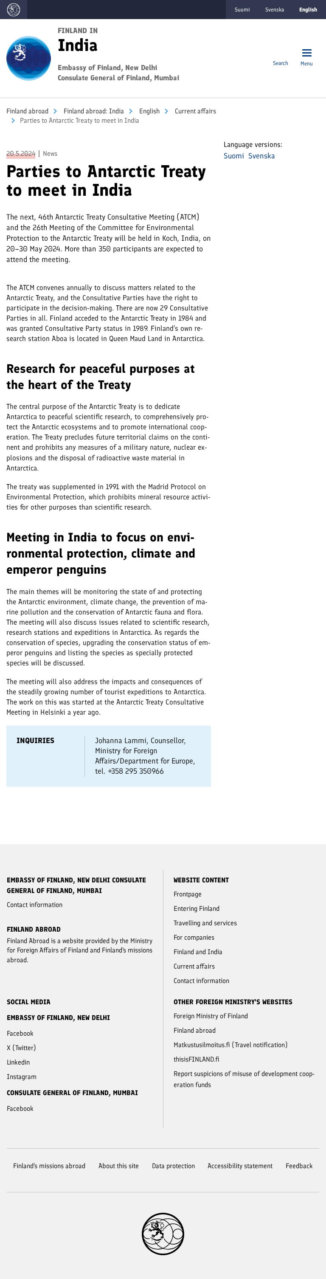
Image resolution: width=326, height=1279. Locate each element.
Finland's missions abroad (49, 1166)
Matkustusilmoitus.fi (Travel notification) (231, 1045)
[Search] (280, 54)
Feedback (299, 1166)
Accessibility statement (240, 1166)
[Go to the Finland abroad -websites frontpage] (13, 9)
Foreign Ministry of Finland (211, 1016)
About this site (118, 1166)
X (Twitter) (21, 1048)
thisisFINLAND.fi (196, 1059)
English (149, 111)
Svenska (274, 9)
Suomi (242, 9)
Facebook (20, 1033)
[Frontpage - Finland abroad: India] (28, 58)
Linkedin (18, 1062)
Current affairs (194, 111)
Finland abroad (27, 111)
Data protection (173, 1166)
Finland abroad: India (93, 111)
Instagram (22, 1077)
